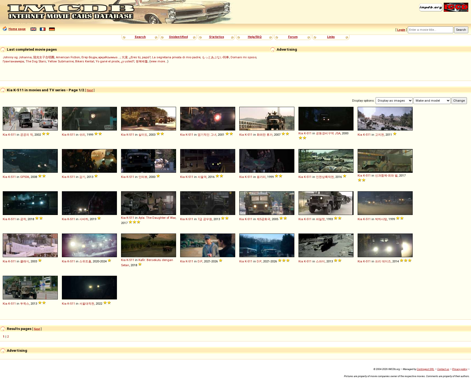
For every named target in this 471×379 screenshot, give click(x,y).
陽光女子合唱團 (43, 57)
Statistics (216, 37)
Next (90, 90)
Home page (17, 29)
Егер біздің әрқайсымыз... (100, 57)
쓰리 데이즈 (383, 261)
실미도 (142, 135)
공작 (23, 219)
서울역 (202, 177)
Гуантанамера (13, 61)
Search (140, 37)
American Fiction (68, 57)
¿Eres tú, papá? (139, 57)
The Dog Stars (36, 61)
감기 (82, 177)
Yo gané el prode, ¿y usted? (115, 61)
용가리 (261, 177)
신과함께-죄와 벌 (386, 175)
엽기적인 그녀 (207, 135)
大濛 (125, 57)
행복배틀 (142, 61)
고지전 (379, 135)
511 (13, 135)
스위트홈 (85, 261)
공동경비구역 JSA (328, 133)
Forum (293, 37)
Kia (5, 135)
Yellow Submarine (61, 61)
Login (401, 30)
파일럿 (320, 219)
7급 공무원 (205, 219)
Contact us (443, 369)
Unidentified (178, 37)
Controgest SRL (425, 369)
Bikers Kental (84, 61)
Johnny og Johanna (17, 57)
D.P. (200, 261)
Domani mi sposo (243, 57)
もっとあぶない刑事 (215, 57)
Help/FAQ (255, 37)
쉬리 (82, 135)
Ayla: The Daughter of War (157, 218)
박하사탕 (381, 219)
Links (331, 37)
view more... (158, 61)
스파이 (320, 261)
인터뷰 (142, 177)
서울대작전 (86, 303)
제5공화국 (263, 219)
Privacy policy (459, 369)
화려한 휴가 (265, 135)
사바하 (83, 219)
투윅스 (24, 303)
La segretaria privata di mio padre (176, 57)
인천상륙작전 (325, 177)
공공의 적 (26, 135)
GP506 (24, 177)
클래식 (24, 261)
